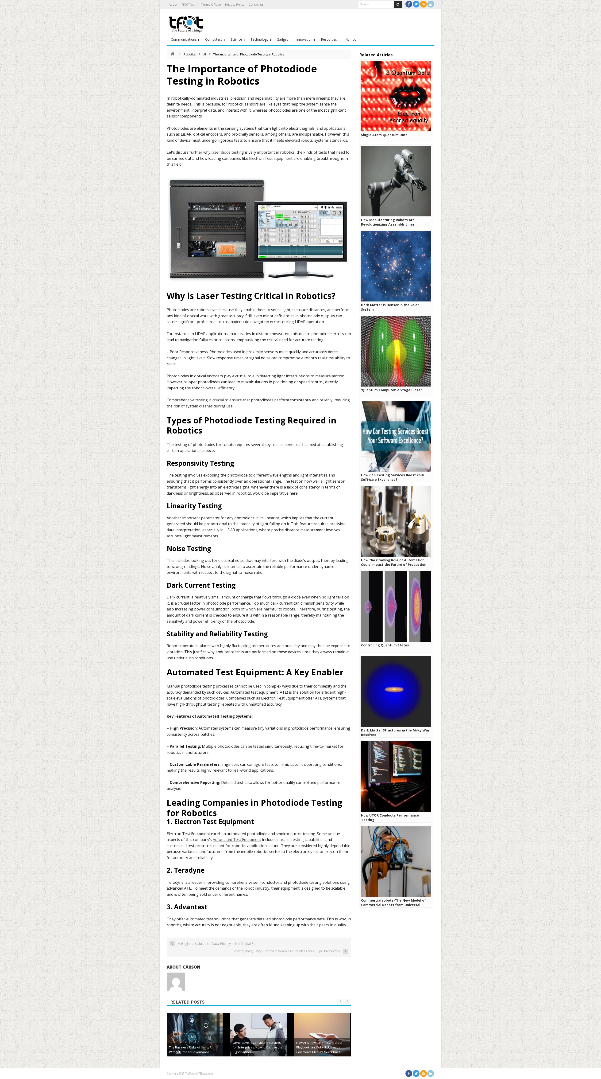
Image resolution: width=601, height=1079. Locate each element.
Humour (351, 39)
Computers (213, 39)
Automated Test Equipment (237, 839)
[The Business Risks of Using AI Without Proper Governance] (195, 1041)
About (173, 4)
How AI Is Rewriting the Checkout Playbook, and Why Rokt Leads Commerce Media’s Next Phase (319, 1047)
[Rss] (423, 4)
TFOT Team (189, 4)
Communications (184, 39)
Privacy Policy (234, 4)
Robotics (190, 54)
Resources (329, 39)
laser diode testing (227, 152)
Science (236, 39)
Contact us (256, 4)
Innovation (304, 39)
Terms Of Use (211, 4)
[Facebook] (408, 4)
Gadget (282, 39)
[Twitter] (416, 4)
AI (204, 54)
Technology (259, 39)
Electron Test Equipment (271, 158)
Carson (191, 967)
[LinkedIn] (430, 4)
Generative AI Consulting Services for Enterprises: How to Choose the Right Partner (257, 1047)
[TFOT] (187, 22)
